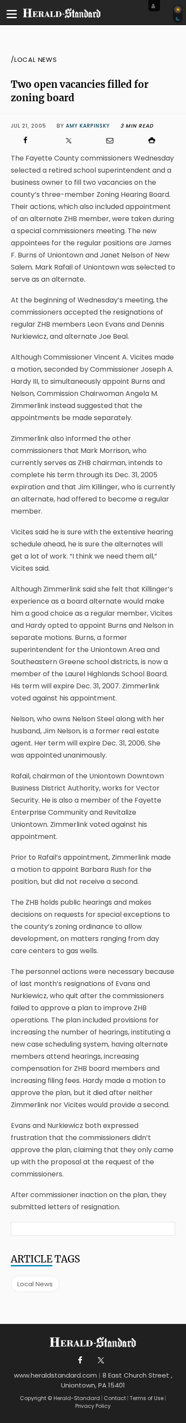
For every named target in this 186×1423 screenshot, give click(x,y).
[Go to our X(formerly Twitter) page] (99, 1360)
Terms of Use (147, 1398)
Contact (115, 1398)
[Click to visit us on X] (72, 140)
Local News (35, 1283)
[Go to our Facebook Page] (80, 1360)
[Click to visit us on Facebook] (30, 140)
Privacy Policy (93, 1406)
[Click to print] (157, 140)
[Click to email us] (114, 140)
